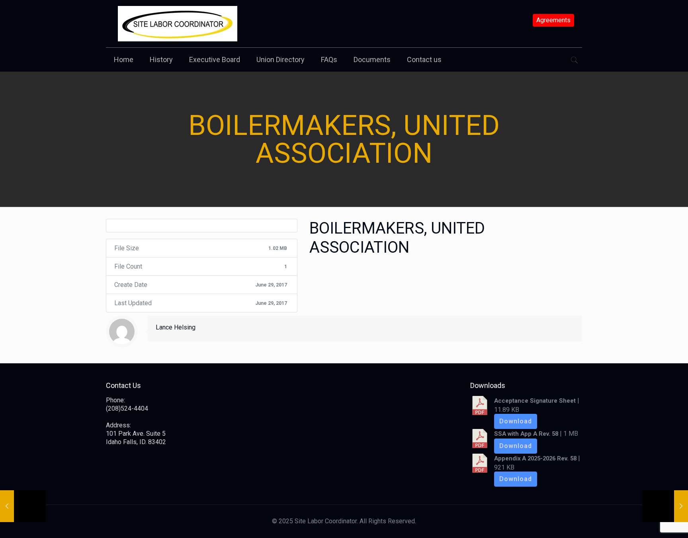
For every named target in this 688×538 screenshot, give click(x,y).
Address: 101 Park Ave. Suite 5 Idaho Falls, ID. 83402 (136, 433)
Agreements (553, 20)
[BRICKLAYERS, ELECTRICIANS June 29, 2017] (665, 506)
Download (515, 421)
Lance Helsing (175, 327)
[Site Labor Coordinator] (177, 23)
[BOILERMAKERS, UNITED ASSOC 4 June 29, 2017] (23, 506)
